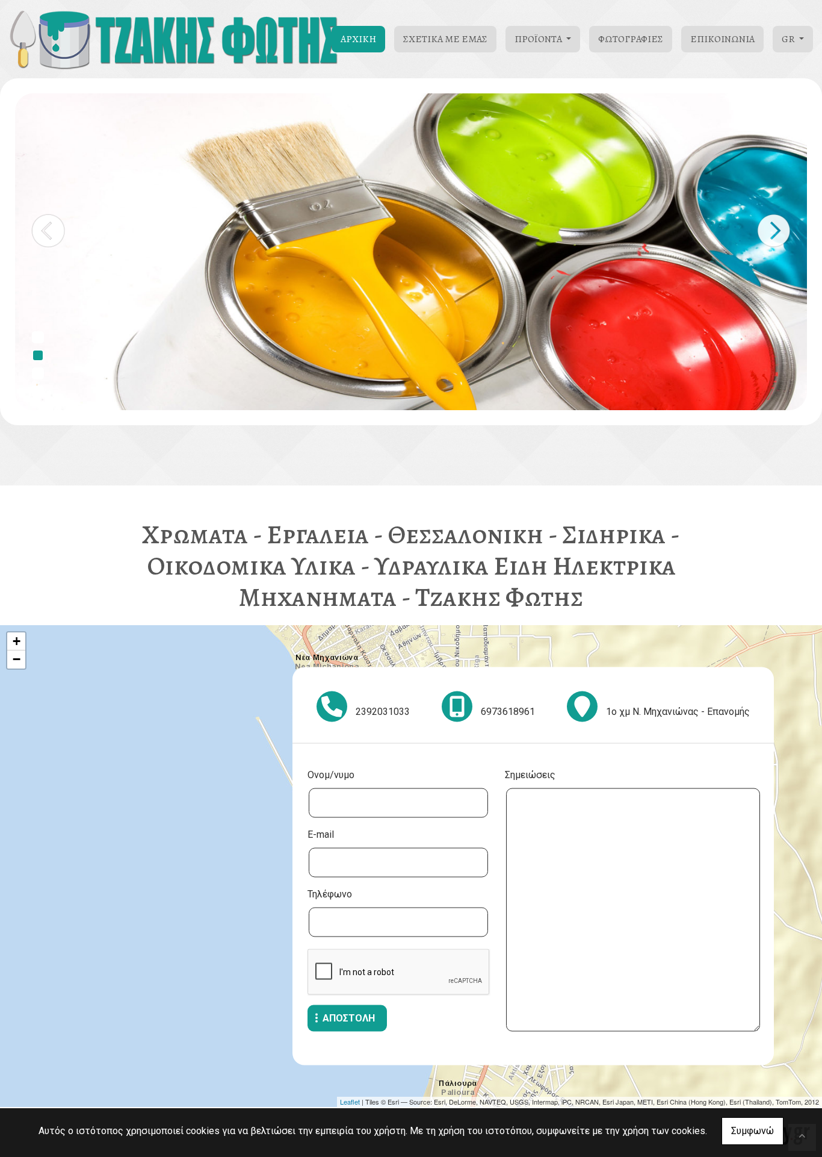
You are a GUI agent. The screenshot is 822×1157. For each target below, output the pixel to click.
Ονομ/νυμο (330, 774)
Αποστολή (349, 1017)
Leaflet (350, 1101)
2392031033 (383, 711)
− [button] (16, 659)
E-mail (320, 834)
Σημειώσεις (530, 774)
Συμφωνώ (752, 1131)
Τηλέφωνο (329, 893)
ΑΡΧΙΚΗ (358, 39)
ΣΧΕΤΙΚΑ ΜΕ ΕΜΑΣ (445, 39)
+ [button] (16, 641)
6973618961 (508, 711)
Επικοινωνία (722, 39)
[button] (48, 231)
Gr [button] (789, 39)
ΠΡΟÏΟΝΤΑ (539, 39)
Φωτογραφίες (630, 39)
